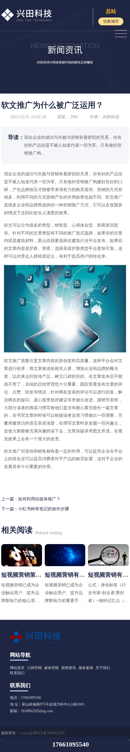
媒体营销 (51, 668)
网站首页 (17, 668)
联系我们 (17, 673)
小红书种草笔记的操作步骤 (43, 508)
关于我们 (103, 668)
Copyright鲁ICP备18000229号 (42, 733)
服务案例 (86, 668)
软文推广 (114, 197)
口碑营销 (34, 668)
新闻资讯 (68, 668)
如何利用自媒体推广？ (39, 498)
